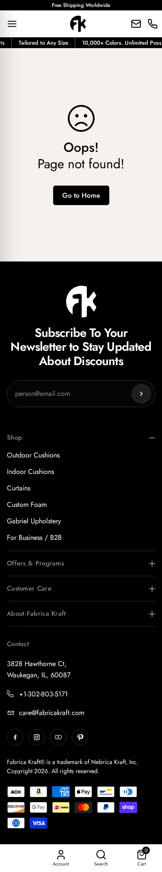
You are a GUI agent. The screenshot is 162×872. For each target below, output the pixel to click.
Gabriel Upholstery (34, 521)
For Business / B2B (34, 537)
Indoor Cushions (30, 472)
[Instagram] (37, 737)
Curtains (18, 488)
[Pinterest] (80, 737)
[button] (141, 858)
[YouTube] (58, 737)
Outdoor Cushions (33, 455)
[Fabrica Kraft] (78, 24)
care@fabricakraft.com (51, 713)
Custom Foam (27, 504)
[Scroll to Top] (146, 826)
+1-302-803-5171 (43, 694)
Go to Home (81, 195)
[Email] (136, 24)
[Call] (152, 24)
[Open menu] (12, 24)
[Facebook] (15, 737)
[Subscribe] (141, 394)
